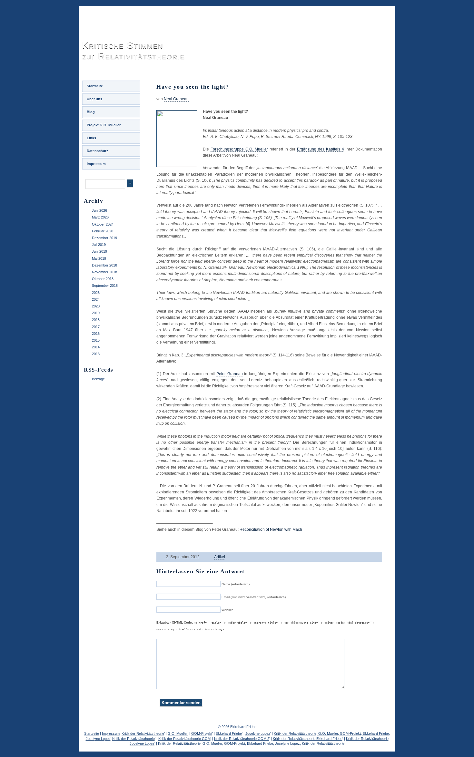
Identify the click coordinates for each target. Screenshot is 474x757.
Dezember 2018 (104, 265)
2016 (96, 333)
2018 (96, 320)
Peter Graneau (229, 374)
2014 (96, 347)
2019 (96, 313)
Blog (91, 112)
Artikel (219, 557)
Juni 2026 (99, 210)
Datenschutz (97, 151)
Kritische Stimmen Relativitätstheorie (133, 50)
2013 (96, 354)
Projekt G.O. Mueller (104, 125)
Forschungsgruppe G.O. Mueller (239, 149)
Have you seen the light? (192, 86)
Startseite (95, 86)
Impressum (96, 164)
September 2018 (105, 285)
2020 (96, 306)
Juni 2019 (99, 251)
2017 (96, 327)
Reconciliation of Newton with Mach (271, 529)
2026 (96, 293)
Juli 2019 (99, 245)
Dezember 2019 (104, 238)
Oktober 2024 (103, 224)
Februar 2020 (102, 231)
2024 (96, 299)
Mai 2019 (99, 258)
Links (91, 138)
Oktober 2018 (103, 279)
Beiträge (98, 379)
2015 (96, 340)
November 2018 (104, 272)
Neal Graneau (176, 99)
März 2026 (100, 217)
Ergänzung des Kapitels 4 (320, 149)
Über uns (94, 99)
